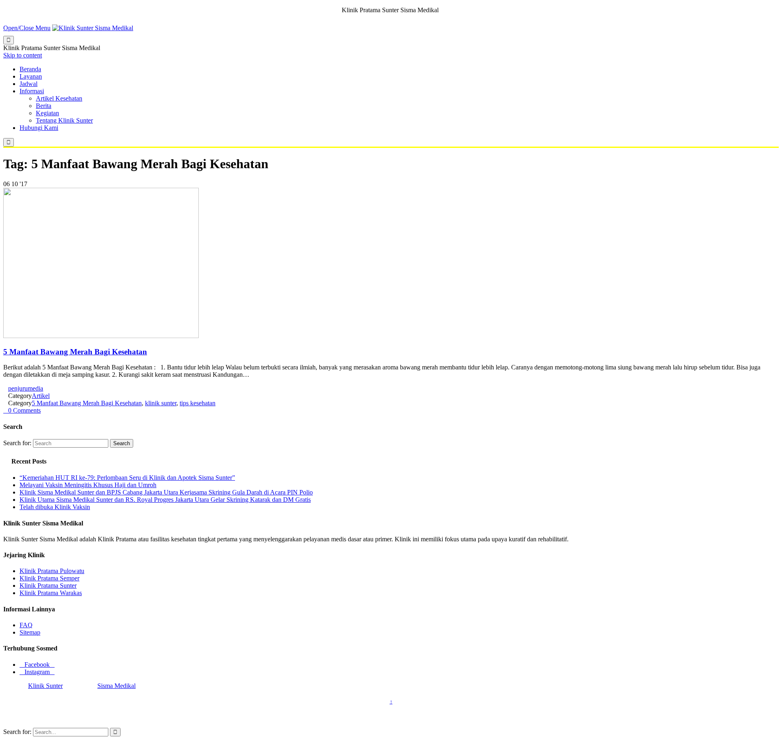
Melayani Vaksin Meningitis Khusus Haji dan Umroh (88, 484)
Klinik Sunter (45, 685)
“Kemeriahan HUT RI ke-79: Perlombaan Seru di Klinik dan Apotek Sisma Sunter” (127, 477)
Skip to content (22, 55)
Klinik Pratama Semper (49, 578)
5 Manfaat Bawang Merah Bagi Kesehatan (75, 351)
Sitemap (30, 632)
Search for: (17, 442)
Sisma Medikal (116, 685)
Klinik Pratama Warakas (51, 592)
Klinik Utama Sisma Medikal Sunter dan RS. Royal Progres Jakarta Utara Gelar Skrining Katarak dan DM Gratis (165, 499)
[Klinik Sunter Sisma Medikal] (92, 27)
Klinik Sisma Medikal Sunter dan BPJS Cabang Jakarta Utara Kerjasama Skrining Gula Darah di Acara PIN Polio (166, 492)
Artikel (41, 395)
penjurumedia (25, 388)
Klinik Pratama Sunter (48, 585)
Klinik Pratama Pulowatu (52, 570)
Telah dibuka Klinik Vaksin (55, 506)
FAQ (26, 625)
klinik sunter (160, 403)
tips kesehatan (197, 403)
